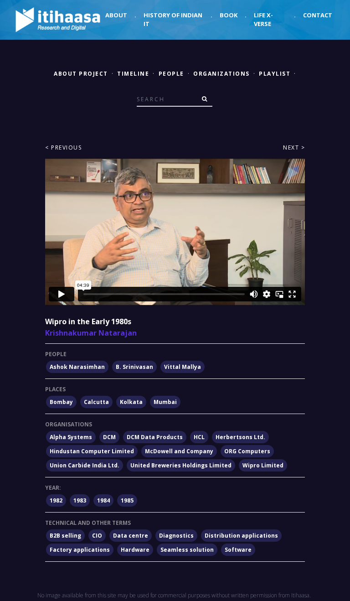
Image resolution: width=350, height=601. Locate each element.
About (116, 15)
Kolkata (131, 402)
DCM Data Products (155, 437)
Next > (294, 147)
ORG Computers (247, 451)
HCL (199, 437)
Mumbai (165, 402)
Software (238, 550)
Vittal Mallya (182, 367)
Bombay (61, 402)
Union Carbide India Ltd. (84, 465)
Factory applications (80, 550)
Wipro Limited (262, 465)
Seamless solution (187, 550)
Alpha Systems (71, 437)
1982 (56, 500)
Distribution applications (241, 535)
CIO (97, 535)
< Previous (63, 147)
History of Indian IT (173, 19)
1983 (79, 500)
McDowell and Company (179, 451)
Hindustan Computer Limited (92, 451)
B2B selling (65, 535)
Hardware (135, 550)
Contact (317, 15)
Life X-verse (263, 19)
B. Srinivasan (134, 367)
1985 (127, 500)
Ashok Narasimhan (77, 367)
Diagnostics (176, 535)
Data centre (130, 535)
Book (228, 15)
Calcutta (96, 402)
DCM (109, 437)
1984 (103, 500)
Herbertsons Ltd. (240, 437)
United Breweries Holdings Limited (181, 465)
